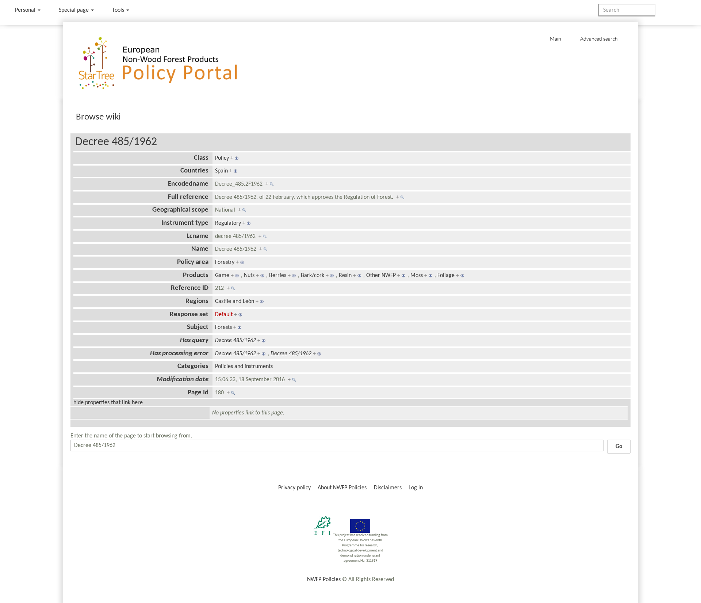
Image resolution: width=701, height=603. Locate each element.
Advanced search (599, 38)
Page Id (198, 392)
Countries (194, 170)
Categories (192, 366)
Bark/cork (312, 275)
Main (555, 38)
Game (222, 275)
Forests (223, 327)
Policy (222, 158)
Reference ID (189, 288)
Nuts (249, 275)
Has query (194, 340)
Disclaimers (388, 488)
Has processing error (179, 353)
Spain (221, 171)
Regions (196, 301)
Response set (189, 314)
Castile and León (234, 301)
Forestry (224, 262)
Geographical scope (180, 209)
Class (201, 158)
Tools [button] (119, 10)
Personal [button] (26, 10)
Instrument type (184, 223)
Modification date (182, 379)
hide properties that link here (108, 403)
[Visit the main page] (168, 63)
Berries (277, 275)
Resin (345, 275)
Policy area (192, 262)
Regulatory (228, 223)
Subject (197, 327)
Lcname (197, 236)
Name (199, 249)
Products (195, 275)
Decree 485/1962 (116, 142)
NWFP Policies (324, 580)
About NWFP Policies (342, 488)
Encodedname (188, 184)
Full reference (188, 197)
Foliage (446, 275)
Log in (416, 488)
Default (224, 315)
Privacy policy (294, 488)
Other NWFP (381, 275)
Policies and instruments (244, 366)
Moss (416, 275)
